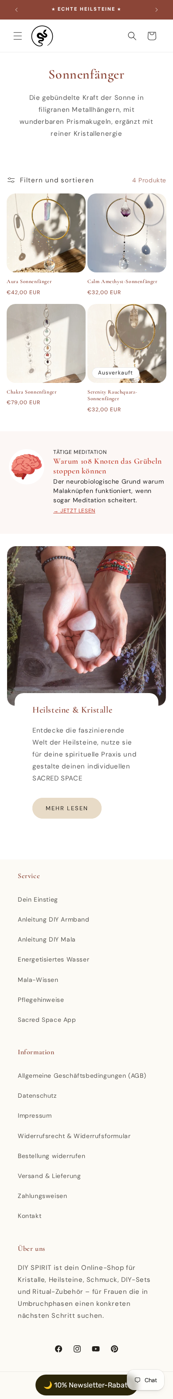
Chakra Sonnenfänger (31, 392)
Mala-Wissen (38, 980)
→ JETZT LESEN (74, 510)
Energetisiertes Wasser (53, 959)
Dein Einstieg (38, 899)
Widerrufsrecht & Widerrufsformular (74, 1136)
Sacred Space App (47, 1020)
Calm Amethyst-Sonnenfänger (122, 281)
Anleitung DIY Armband (54, 919)
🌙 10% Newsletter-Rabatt (86, 1385)
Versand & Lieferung (49, 1176)
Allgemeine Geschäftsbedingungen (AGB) (82, 1076)
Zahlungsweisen (42, 1196)
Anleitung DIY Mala (47, 939)
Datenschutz (37, 1095)
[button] (18, 36)
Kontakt (29, 1216)
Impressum (34, 1115)
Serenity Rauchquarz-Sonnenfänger (112, 395)
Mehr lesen (67, 808)
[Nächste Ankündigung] (156, 10)
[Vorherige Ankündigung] (16, 10)
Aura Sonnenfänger (29, 281)
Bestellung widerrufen (52, 1156)
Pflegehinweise (41, 1000)
